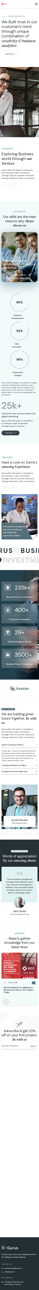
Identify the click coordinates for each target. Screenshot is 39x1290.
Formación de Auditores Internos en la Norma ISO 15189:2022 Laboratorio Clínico (14, 531)
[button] (5, 185)
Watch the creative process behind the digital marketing (19, 264)
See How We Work (21, 278)
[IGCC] (4, 4)
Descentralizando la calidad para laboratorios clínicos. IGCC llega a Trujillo (19, 990)
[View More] (6, 1001)
